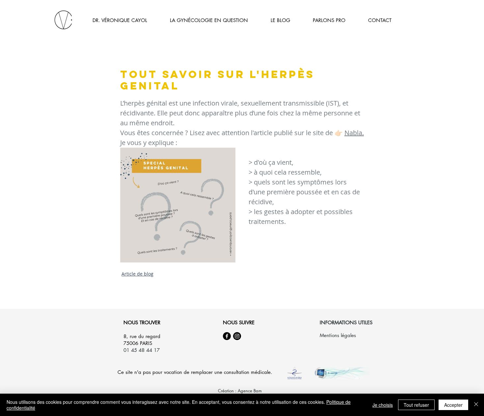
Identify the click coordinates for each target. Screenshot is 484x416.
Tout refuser (416, 405)
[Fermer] (476, 405)
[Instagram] (237, 336)
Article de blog (137, 274)
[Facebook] (227, 336)
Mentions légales (338, 335)
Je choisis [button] (382, 405)
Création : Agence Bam (240, 391)
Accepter (453, 405)
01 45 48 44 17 (141, 350)
